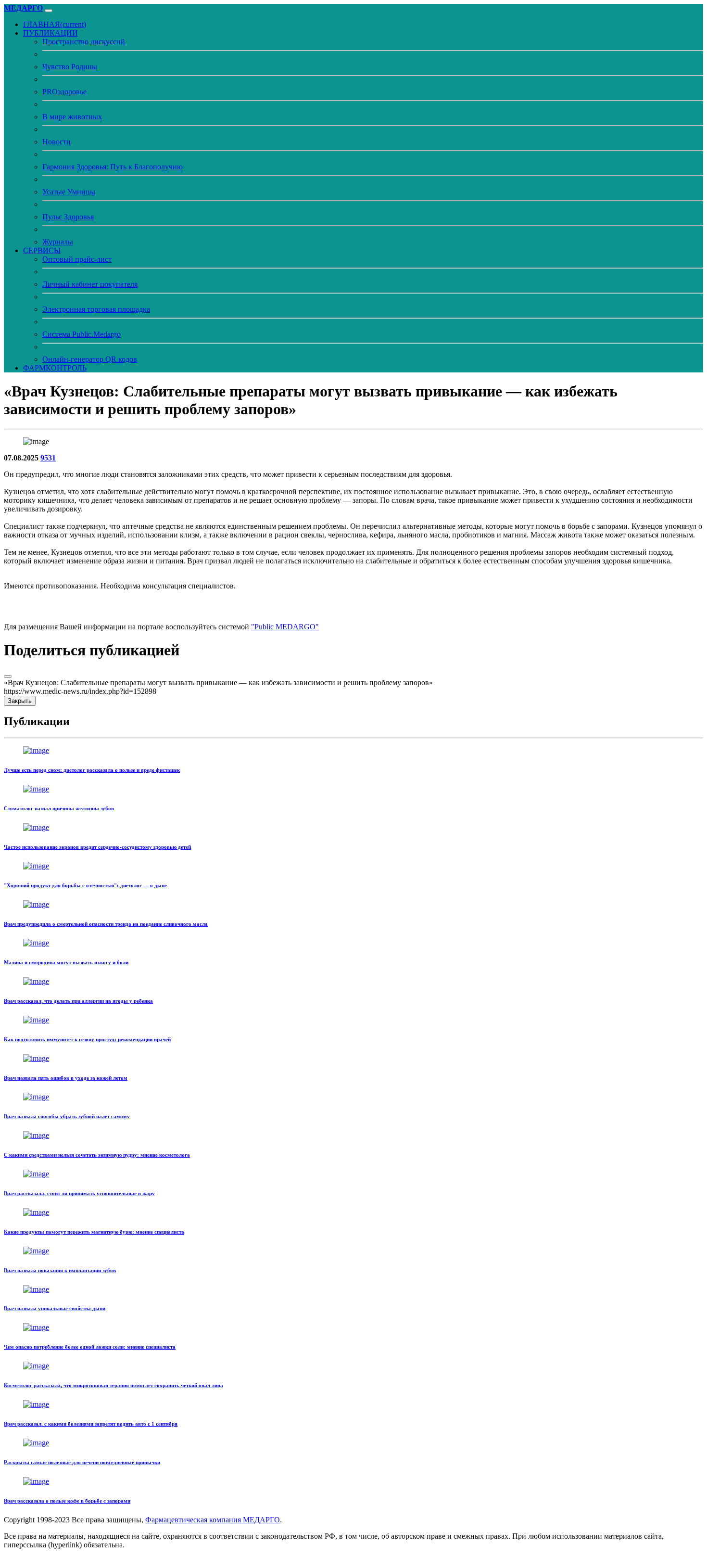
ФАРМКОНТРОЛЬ (55, 368)
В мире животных (72, 117)
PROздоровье (64, 92)
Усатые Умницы (68, 192)
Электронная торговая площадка (96, 309)
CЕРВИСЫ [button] (42, 250)
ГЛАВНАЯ (54, 24)
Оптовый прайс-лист (77, 259)
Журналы (57, 242)
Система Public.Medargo (81, 334)
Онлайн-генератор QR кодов (89, 359)
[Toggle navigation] (48, 10)
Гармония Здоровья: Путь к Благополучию (112, 167)
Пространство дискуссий (83, 42)
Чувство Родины (69, 67)
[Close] (8, 676)
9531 (48, 458)
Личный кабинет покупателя (90, 284)
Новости (56, 142)
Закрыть (20, 700)
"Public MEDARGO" (285, 627)
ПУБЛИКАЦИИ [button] (50, 33)
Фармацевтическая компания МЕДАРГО (212, 1520)
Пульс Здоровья (68, 217)
